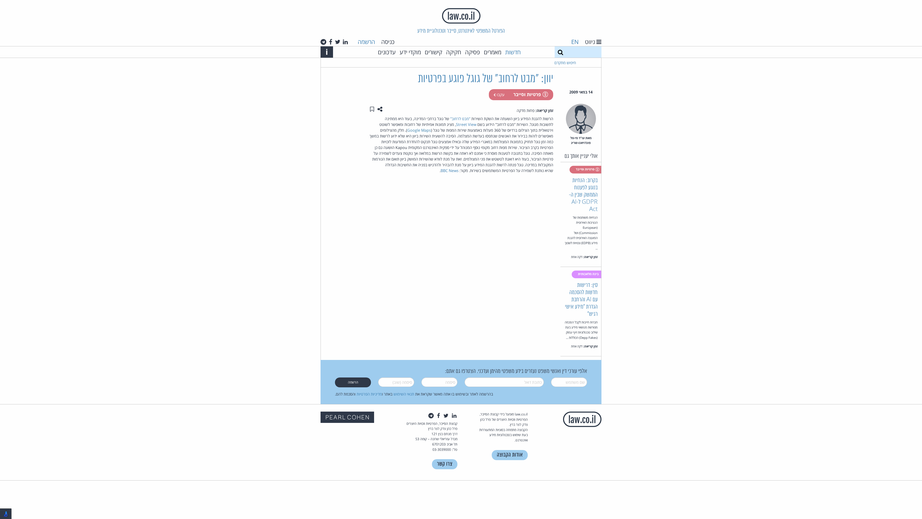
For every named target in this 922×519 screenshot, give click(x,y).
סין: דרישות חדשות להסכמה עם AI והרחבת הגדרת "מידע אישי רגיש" (581, 299)
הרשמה (366, 42)
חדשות (513, 52)
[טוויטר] (337, 41)
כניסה (387, 42)
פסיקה (472, 52)
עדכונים (387, 52)
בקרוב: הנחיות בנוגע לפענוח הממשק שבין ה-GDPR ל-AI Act (583, 195)
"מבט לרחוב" (460, 118)
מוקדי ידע (410, 52)
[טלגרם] (323, 41)
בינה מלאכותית (589, 274)
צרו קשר (444, 464)
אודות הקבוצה (510, 455)
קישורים (433, 52)
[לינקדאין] (345, 41)
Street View (466, 124)
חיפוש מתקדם (565, 62)
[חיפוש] (560, 52)
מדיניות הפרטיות (369, 394)
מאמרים (492, 52)
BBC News (450, 170)
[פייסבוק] (330, 41)
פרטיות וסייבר (527, 94)
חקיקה (453, 52)
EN (575, 42)
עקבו (500, 94)
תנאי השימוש (404, 394)
